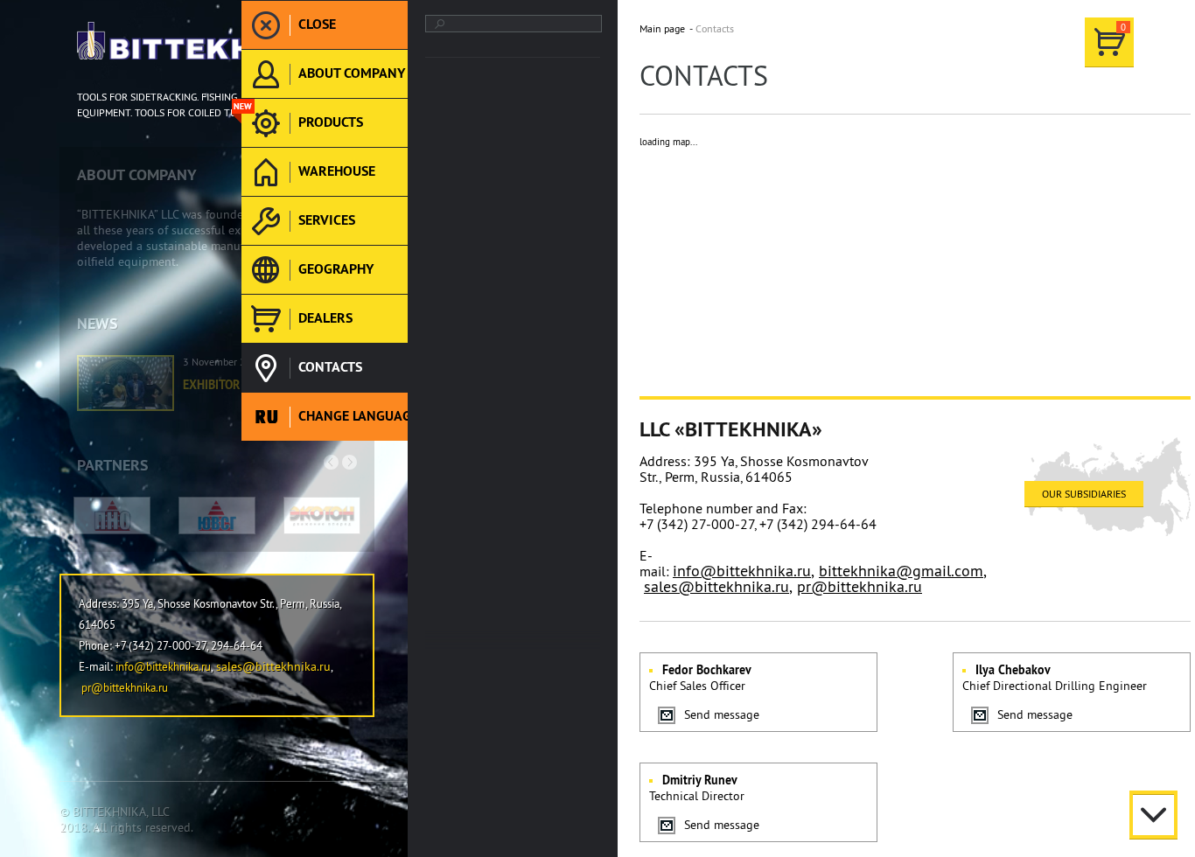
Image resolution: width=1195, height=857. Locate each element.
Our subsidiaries (1084, 493)
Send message (721, 714)
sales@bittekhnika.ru (716, 586)
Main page (662, 28)
